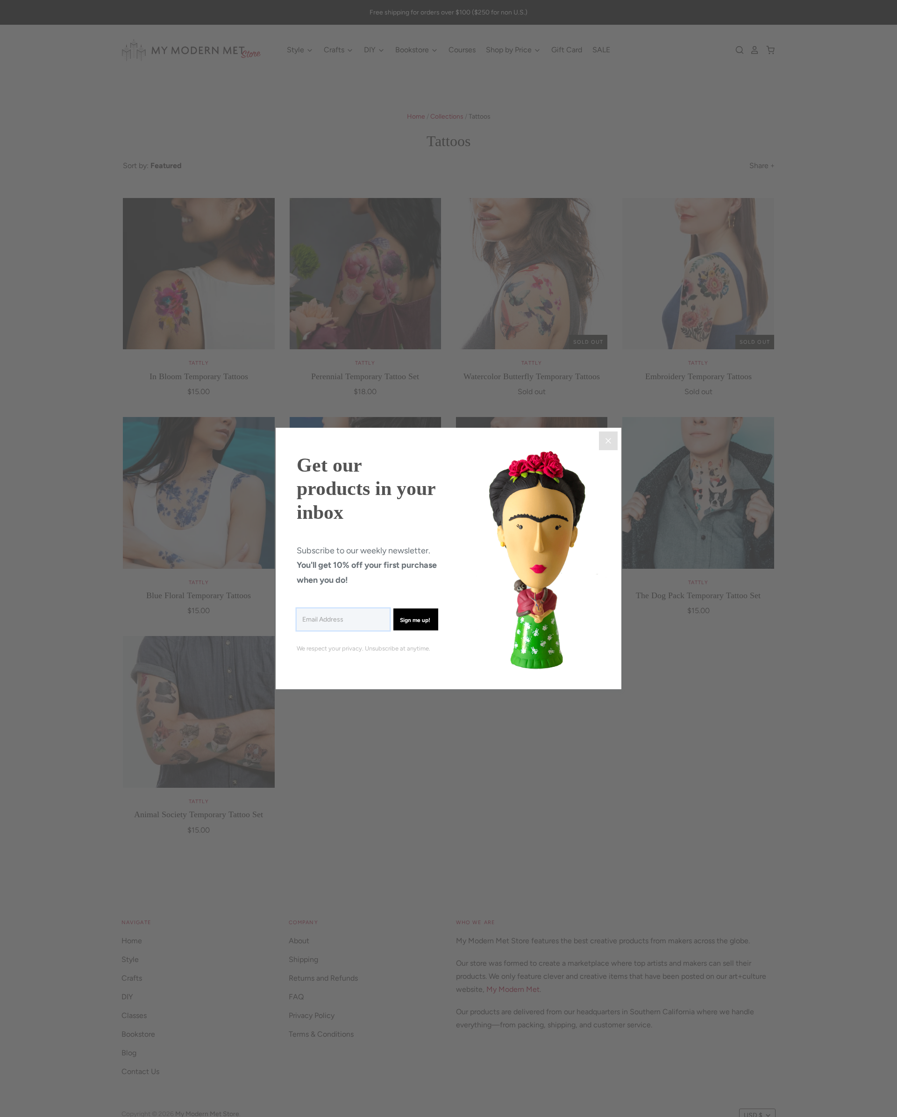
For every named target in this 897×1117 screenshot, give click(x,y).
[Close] (608, 440)
